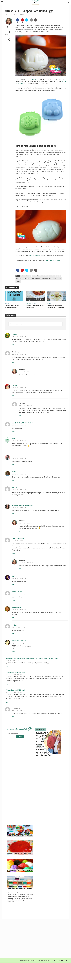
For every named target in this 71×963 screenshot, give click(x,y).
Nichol (14, 472)
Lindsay (14, 385)
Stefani (14, 576)
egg (59, 276)
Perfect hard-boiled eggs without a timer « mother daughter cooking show (31, 658)
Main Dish (28, 303)
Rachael (14, 487)
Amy (13, 456)
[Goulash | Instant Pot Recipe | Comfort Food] (35, 296)
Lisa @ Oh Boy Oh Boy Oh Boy (22, 423)
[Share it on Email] (31, 21)
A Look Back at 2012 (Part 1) (15, 690)
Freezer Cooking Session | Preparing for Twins (12, 306)
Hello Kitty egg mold (34, 255)
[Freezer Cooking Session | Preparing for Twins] (14, 296)
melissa (14, 625)
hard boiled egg (36, 278)
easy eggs (53, 276)
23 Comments (8, 35)
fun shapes (27, 278)
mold (54, 278)
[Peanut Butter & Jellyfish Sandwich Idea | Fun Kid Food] (56, 296)
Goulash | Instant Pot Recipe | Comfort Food (35, 306)
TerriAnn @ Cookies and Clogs (22, 505)
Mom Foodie (16, 607)
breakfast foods (37, 276)
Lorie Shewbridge (18, 539)
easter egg (46, 276)
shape (18, 281)
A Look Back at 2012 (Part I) (15, 672)
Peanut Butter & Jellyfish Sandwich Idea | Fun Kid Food (56, 306)
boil (22, 276)
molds (59, 278)
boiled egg (27, 276)
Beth (13, 438)
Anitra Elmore (17, 592)
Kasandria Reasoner (19, 641)
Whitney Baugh (19, 14)
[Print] (35, 21)
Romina (14, 334)
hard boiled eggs (46, 278)
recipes (7, 8)
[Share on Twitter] (26, 21)
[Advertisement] (48, 810)
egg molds (35, 79)
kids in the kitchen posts (53, 260)
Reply (13, 344)
